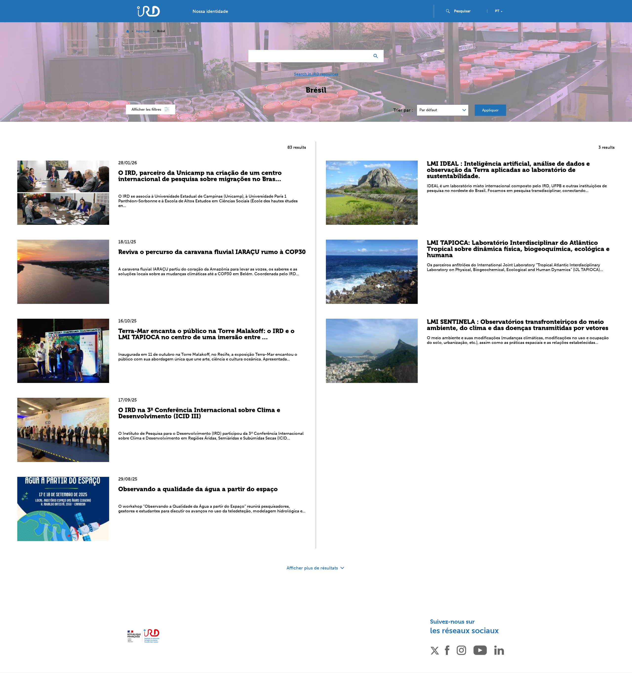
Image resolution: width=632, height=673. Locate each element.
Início (127, 31)
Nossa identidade (210, 11)
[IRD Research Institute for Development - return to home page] (143, 635)
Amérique (143, 31)
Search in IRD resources (316, 74)
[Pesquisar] (377, 56)
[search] (468, 11)
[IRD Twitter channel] (434, 649)
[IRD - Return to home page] (148, 11)
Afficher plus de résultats (313, 568)
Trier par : (403, 110)
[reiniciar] (364, 56)
